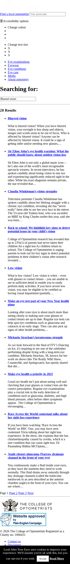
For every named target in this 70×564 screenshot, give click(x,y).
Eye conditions (17, 68)
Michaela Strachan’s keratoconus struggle (35, 337)
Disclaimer (14, 545)
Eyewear (13, 65)
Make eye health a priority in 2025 (30, 374)
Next (30, 493)
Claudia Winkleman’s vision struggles (32, 191)
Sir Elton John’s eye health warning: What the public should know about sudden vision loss (38, 153)
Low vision (15, 268)
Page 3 (22, 493)
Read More (57, 558)
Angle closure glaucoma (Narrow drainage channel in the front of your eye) (36, 455)
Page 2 (13, 493)
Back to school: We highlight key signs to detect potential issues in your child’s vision (39, 229)
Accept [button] (42, 558)
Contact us (14, 541)
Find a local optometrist (14, 14)
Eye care (13, 72)
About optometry (18, 79)
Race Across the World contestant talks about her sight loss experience (37, 415)
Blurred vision (17, 118)
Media (12, 76)
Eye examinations (19, 61)
